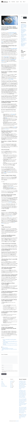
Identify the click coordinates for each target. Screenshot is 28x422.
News (11, 382)
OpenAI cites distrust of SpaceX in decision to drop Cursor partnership (22, 411)
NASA (12, 33)
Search (22, 16)
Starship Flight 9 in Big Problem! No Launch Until (7, 348)
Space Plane (6, 347)
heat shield (14, 127)
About (2, 381)
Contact (2, 382)
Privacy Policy (3, 384)
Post (9, 1)
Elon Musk (13, 1)
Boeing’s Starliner (11, 79)
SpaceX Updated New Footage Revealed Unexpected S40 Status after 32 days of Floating (24, 40)
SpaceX (17, 1)
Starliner (10, 34)
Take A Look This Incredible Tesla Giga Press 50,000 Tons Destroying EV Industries (23, 31)
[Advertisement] (14, 8)
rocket (6, 117)
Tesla (21, 1)
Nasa (2, 347)
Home (24, 1)
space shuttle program (14, 48)
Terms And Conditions (4, 386)
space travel (10, 202)
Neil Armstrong (13, 114)
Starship (5, 172)
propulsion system (11, 187)
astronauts (2, 62)
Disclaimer (2, 383)
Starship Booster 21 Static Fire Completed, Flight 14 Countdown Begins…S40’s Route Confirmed (24, 26)
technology (9, 171)
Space (4, 347)
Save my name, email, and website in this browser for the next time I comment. (9, 371)
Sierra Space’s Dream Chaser (12, 32)
